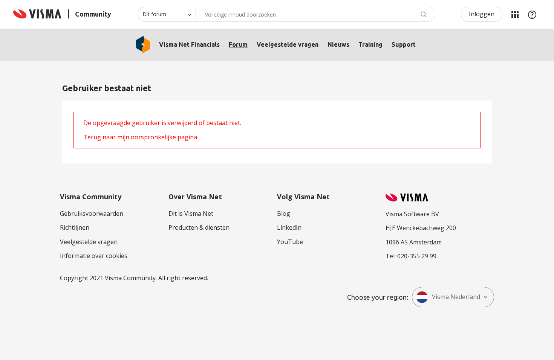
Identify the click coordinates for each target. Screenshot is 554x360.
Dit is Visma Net (190, 213)
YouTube (290, 242)
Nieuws (338, 44)
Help (532, 14)
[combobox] (315, 14)
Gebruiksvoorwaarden (91, 213)
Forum (238, 44)
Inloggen (481, 14)
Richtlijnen (74, 227)
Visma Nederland (456, 297)
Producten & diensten (199, 227)
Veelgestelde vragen (287, 44)
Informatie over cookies (93, 256)
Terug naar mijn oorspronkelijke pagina (140, 137)
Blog (283, 213)
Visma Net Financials (189, 44)
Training (370, 44)
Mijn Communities (514, 14)
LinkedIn (289, 227)
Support (404, 44)
